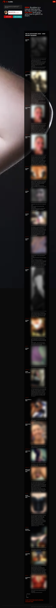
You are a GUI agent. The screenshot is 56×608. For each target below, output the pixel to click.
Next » (27, 597)
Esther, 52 (27, 467)
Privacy (43, 606)
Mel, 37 (26, 346)
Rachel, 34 (27, 37)
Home (32, 606)
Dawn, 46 (27, 267)
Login (54, 1)
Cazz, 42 (26, 527)
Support (46, 606)
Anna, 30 (27, 236)
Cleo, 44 (26, 105)
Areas (51, 606)
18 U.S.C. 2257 (39, 606)
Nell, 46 (26, 575)
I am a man (8, 16)
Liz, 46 (26, 189)
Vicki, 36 (26, 397)
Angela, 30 (27, 369)
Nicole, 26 (27, 318)
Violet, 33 (27, 551)
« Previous (28, 593)
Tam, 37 (26, 493)
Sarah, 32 (27, 166)
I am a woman (17, 16)
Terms (35, 606)
